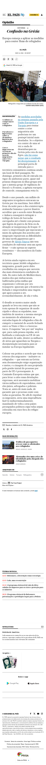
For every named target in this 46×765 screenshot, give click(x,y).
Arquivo (5, 653)
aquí (36, 491)
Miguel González (21, 449)
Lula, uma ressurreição (16, 580)
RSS (23, 747)
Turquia (19, 475)
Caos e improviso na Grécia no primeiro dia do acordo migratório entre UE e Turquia (9, 154)
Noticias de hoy (34, 747)
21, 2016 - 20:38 (23, 53)
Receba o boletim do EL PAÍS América (19, 425)
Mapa (22, 744)
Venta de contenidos (17, 741)
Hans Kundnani (20, 464)
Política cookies (36, 741)
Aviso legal (27, 741)
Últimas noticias (9, 571)
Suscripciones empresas (14, 747)
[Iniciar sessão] (42, 15)
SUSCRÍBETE (34, 15)
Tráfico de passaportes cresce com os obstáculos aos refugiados (28, 444)
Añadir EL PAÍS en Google (14, 65)
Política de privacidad (13, 744)
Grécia (12, 475)
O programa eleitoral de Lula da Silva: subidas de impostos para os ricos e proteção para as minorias (22, 587)
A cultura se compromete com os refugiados (8, 122)
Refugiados (27, 475)
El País (23, 50)
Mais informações (7, 485)
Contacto (7, 741)
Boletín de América (10, 632)
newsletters (7, 627)
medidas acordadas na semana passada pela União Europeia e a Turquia (30, 121)
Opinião (8, 22)
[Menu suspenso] (4, 15)
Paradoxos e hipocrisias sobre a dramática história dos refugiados (7, 136)
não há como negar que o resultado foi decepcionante (29, 158)
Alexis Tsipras (22, 241)
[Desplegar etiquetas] (42, 474)
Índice (27, 747)
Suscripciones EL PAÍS (31, 744)
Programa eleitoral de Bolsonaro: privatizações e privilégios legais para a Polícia (21, 595)
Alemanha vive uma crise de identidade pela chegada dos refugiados (30, 459)
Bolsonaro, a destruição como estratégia (24, 576)
